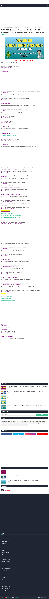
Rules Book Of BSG (4, 581)
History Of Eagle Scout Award (6, 561)
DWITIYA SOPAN (35, 421)
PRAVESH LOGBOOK (15, 423)
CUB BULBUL (29, 421)
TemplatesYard (9, 597)
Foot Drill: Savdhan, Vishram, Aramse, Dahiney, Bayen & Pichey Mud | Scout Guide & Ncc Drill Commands (27, 386)
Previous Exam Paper (5, 572)
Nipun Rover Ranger (5, 563)
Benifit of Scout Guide (22, 421)
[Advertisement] (24, 17)
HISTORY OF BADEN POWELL (6, 559)
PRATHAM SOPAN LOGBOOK (6, 423)
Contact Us (46, 597)
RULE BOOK (3, 579)
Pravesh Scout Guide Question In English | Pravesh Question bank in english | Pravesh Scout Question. (26, 405)
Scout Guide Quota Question (6, 586)
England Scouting (4, 554)
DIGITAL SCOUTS (24, 2)
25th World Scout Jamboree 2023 (7, 421)
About (42, 597)
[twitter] (18, 434)
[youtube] (42, 434)
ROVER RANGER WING (30, 423)
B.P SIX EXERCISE (15, 421)
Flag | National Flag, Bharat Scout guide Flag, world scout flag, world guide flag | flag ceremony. (25, 391)
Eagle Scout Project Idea (5, 552)
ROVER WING (3, 577)
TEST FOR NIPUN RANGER (7, 213)
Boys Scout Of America (5, 543)
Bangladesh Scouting (5, 539)
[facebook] (6, 434)
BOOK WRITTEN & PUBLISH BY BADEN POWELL (12, 215)
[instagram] (30, 434)
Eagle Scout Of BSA (4, 550)
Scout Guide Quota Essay (5, 584)
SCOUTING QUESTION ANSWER (8, 27)
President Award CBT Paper (6, 568)
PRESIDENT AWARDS (22, 423)
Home (2, 27)
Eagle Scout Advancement (6, 548)
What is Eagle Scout (4, 593)
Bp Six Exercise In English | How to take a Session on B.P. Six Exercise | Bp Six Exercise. (23, 396)
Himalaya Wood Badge (42, 421)
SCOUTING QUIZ (4, 590)
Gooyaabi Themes (19, 597)
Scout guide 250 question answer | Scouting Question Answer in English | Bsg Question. (23, 400)
